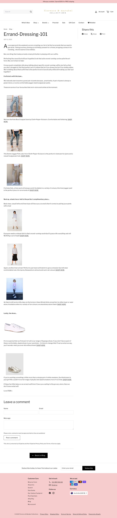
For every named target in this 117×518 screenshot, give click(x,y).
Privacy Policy (40, 443)
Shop (35, 23)
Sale (63, 23)
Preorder (55, 23)
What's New (26, 23)
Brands (44, 23)
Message (7, 418)
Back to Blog (40, 455)
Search (30, 488)
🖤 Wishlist (91, 23)
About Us (31, 485)
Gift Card (72, 23)
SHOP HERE (25, 156)
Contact (81, 23)
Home (6, 29)
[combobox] (18, 12)
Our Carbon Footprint (35, 493)
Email (41, 408)
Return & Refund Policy (80, 514)
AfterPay (31, 499)
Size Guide (31, 490)
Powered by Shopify (95, 514)
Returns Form (32, 482)
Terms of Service (52, 443)
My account (32, 504)
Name (6, 408)
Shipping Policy (54, 514)
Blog (10, 29)
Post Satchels (32, 496)
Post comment (12, 438)
